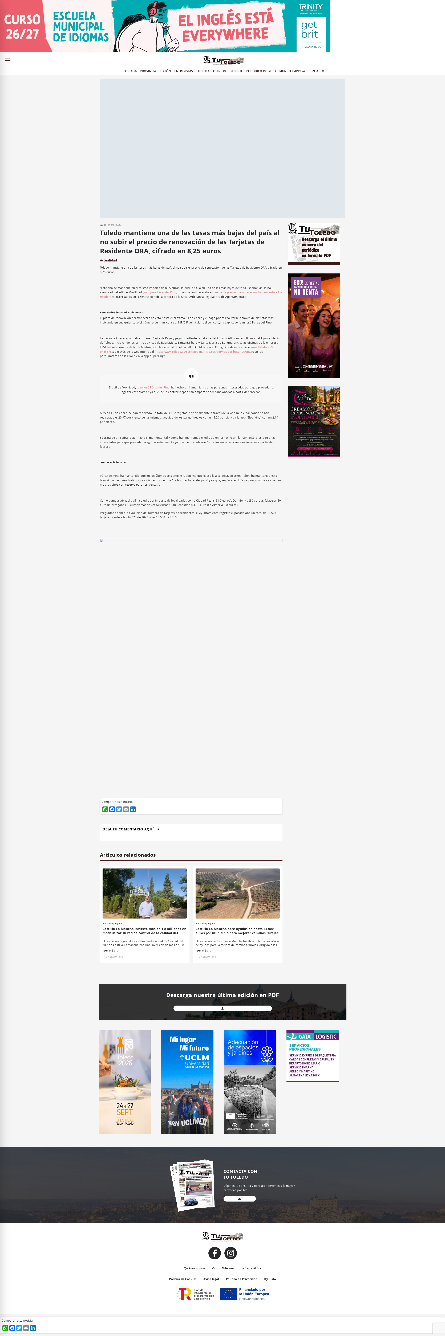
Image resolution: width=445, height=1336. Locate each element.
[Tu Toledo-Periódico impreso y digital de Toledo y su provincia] (223, 60)
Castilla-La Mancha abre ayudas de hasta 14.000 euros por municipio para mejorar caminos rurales (237, 931)
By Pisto (270, 1279)
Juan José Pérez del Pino (159, 292)
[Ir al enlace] (214, 1253)
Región (118, 923)
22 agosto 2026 (114, 956)
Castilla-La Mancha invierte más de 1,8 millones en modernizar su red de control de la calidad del (144, 931)
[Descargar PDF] (222, 1008)
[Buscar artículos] (440, 61)
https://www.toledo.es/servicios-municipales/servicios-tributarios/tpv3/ (204, 352)
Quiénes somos (194, 1268)
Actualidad (108, 260)
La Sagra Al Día (251, 1268)
